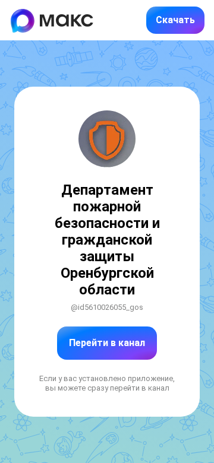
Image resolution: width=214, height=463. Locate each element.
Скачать (175, 20)
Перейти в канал (107, 342)
